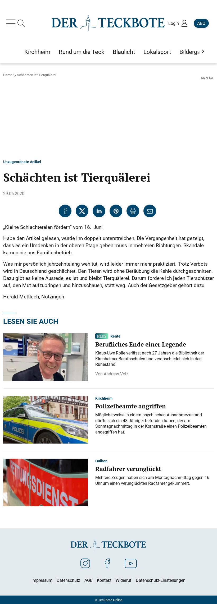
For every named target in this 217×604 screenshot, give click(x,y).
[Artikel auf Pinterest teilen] (116, 211)
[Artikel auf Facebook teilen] (65, 211)
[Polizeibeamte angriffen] (45, 419)
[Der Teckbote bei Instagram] (85, 563)
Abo (201, 23)
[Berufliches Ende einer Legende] (45, 356)
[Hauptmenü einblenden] (11, 23)
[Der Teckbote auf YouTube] (131, 563)
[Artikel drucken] (132, 211)
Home (7, 74)
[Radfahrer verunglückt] (45, 482)
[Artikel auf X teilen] (82, 211)
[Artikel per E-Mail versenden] (149, 211)
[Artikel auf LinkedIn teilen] (99, 211)
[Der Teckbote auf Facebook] (107, 563)
